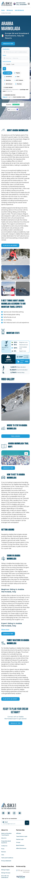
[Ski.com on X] (9, 813)
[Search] (4, 68)
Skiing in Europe (5, 872)
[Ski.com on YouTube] (20, 813)
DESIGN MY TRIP (8, 468)
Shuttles (8, 80)
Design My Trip (8, 43)
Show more (5, 629)
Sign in (5, 97)
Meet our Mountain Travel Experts (6, 834)
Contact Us (4, 845)
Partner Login (19, 839)
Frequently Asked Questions (6, 841)
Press (2, 848)
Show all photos (9, 293)
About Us (3, 838)
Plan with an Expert (10, 245)
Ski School (9, 84)
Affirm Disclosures (21, 848)
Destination (6, 49)
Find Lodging (15, 436)
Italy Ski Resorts (19, 10)
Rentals (19, 84)
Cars (18, 76)
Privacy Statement (6, 860)
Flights (18, 73)
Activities (9, 76)
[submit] (27, 823)
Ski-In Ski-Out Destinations (5, 876)
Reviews (3, 851)
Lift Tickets (19, 80)
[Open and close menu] (29, 4)
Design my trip (15, 723)
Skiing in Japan (5, 869)
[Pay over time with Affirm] (13, 109)
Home (3, 10)
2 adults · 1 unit (10, 64)
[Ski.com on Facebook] (3, 813)
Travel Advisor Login (21, 836)
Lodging (8, 73)
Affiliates (18, 833)
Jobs (2, 854)
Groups (18, 842)
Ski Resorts (10, 10)
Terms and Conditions (7, 857)
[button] (15, 257)
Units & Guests (7, 61)
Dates (4, 55)
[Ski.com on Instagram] (14, 813)
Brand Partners (20, 845)
